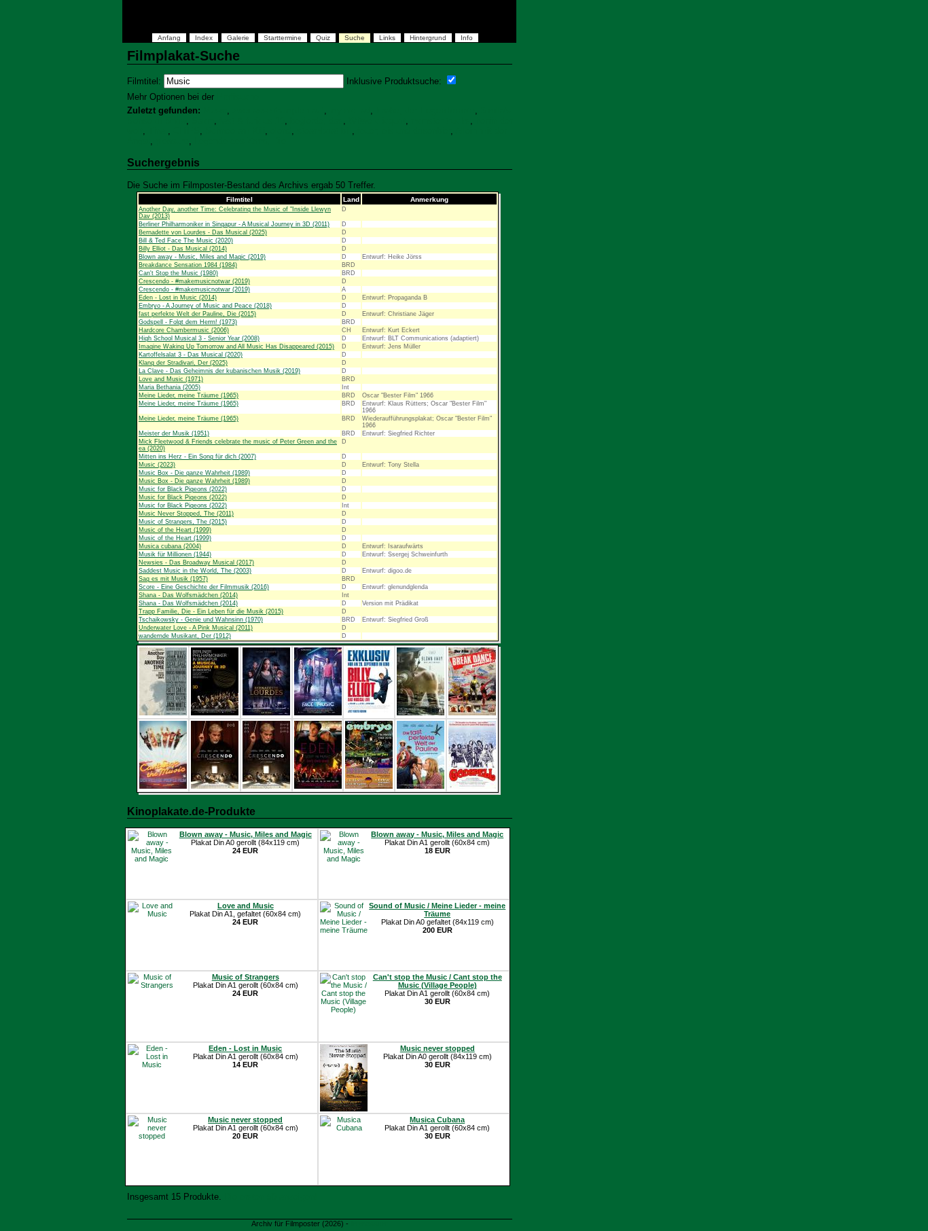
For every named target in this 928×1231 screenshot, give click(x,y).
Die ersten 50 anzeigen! (270, 1197)
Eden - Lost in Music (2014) (178, 297)
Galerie (238, 37)
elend (280, 131)
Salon (203, 120)
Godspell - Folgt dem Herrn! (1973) (188, 322)
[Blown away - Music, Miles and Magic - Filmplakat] (420, 713)
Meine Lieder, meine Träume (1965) (188, 395)
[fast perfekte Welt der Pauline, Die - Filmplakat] (420, 786)
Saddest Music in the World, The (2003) (195, 570)
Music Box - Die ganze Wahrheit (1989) (194, 472)
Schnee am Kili (235, 131)
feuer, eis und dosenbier (403, 131)
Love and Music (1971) (171, 379)
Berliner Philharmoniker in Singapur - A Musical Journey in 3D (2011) (234, 224)
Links (387, 37)
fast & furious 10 (252, 120)
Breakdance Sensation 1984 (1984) (188, 265)
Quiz (323, 37)
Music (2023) (157, 464)
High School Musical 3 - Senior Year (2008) (199, 338)
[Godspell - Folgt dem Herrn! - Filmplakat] (472, 786)
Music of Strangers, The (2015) (183, 521)
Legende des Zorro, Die (240, 141)
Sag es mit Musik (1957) (173, 578)
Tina (158, 131)
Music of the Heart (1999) (175, 530)
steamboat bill (324, 131)
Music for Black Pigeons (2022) (183, 489)
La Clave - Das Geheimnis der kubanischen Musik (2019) (219, 371)
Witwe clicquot (377, 120)
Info (467, 37)
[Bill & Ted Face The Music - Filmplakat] (318, 713)
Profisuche (238, 97)
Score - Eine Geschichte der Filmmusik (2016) (204, 587)
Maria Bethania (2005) (169, 387)
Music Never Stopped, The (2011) (186, 513)
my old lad (349, 110)
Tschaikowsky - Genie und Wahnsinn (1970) (201, 619)
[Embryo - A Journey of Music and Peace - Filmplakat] (369, 786)
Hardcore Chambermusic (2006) (184, 330)
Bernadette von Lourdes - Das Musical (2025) (203, 232)
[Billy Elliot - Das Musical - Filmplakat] (369, 713)
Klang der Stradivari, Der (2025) (183, 362)
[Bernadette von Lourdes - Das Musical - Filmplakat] (266, 713)
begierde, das (316, 120)
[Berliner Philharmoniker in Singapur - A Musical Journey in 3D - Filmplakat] (214, 713)
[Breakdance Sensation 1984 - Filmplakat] (472, 713)
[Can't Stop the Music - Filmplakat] (163, 786)
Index (204, 37)
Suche (354, 37)
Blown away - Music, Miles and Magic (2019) (202, 256)
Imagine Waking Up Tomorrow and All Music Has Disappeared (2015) (236, 346)
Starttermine (283, 37)
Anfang (169, 37)
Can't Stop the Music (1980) (178, 273)
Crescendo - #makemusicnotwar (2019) (194, 281)
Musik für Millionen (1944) (175, 554)
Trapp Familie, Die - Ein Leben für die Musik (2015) (211, 611)
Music (215, 110)
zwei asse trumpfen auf (278, 110)
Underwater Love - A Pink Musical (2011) (196, 627)
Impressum (369, 1223)
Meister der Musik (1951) (174, 433)
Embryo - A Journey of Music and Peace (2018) (205, 305)
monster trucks (440, 120)
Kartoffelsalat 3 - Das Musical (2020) (191, 354)
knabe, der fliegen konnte (425, 110)
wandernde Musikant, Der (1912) (185, 635)
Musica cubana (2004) (170, 546)
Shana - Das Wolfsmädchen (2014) (188, 595)
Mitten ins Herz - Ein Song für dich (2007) (197, 456)
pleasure (172, 141)
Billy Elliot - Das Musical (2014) (183, 248)
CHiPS (186, 131)
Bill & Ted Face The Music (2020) (186, 240)
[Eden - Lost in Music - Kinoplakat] (318, 786)
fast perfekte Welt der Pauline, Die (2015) (197, 313)
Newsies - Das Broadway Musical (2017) (196, 562)
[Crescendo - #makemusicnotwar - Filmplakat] (214, 786)
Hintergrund (428, 37)
